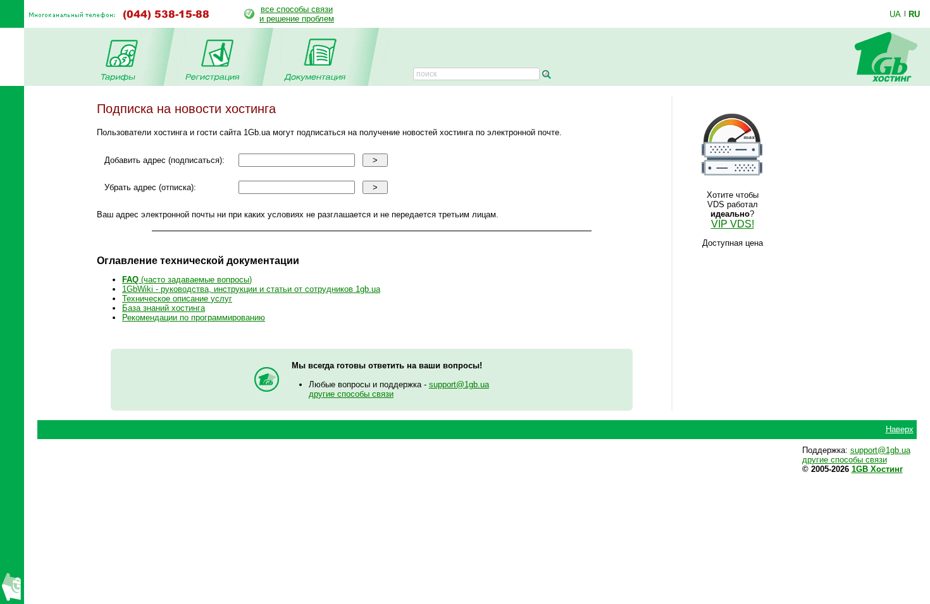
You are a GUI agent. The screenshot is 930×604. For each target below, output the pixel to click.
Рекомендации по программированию (193, 317)
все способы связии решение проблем (296, 13)
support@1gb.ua (459, 384)
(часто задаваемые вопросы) (187, 279)
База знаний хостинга (163, 308)
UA (895, 13)
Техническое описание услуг (177, 298)
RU (914, 13)
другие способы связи (351, 394)
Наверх (900, 429)
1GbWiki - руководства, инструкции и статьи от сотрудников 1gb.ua (251, 289)
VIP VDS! (732, 224)
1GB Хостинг (877, 469)
